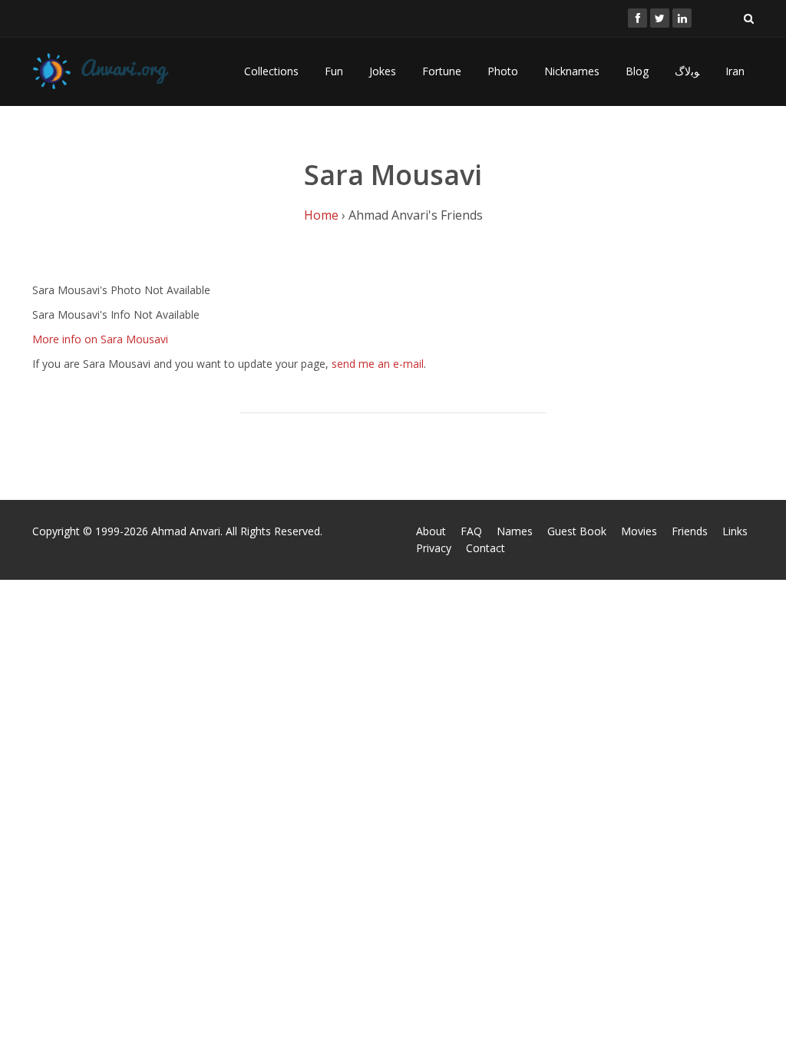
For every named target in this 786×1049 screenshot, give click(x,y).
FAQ (471, 531)
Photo (502, 71)
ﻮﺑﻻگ (687, 71)
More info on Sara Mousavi (100, 339)
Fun (334, 71)
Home (321, 215)
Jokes (382, 71)
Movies (639, 531)
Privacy (433, 548)
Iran (735, 71)
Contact (485, 548)
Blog (637, 71)
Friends (690, 531)
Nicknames (571, 71)
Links (735, 531)
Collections (271, 71)
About (431, 531)
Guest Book (576, 531)
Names (515, 531)
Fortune (441, 71)
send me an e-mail (378, 363)
